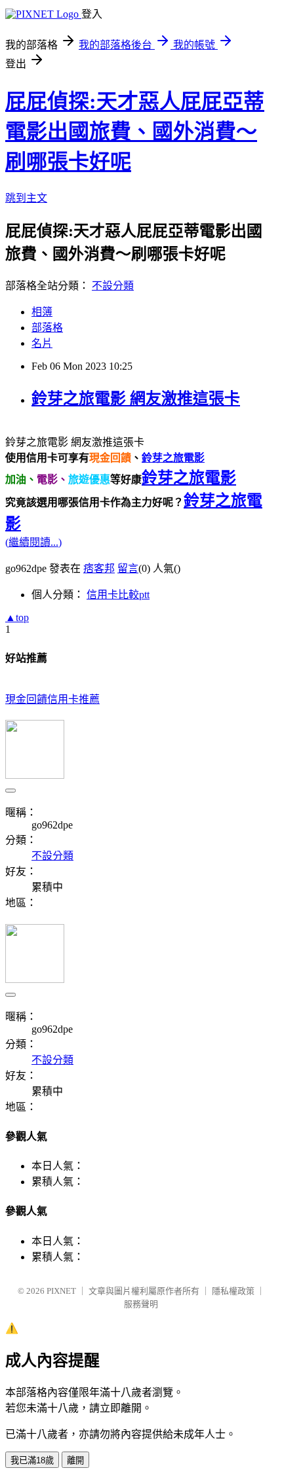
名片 (41, 343)
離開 (75, 1460)
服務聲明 (141, 1304)
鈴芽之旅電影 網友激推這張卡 (135, 398)
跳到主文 (26, 198)
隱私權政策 (233, 1291)
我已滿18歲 (32, 1460)
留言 (127, 568)
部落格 (47, 327)
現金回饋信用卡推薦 (52, 699)
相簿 (41, 311)
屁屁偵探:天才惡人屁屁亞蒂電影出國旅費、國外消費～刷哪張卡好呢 (134, 131)
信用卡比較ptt (118, 594)
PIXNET (61, 1291)
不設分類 (113, 285)
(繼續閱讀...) (33, 542)
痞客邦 (99, 568)
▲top (17, 617)
